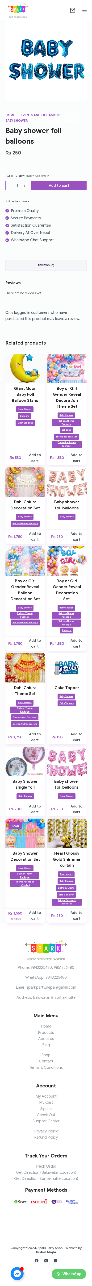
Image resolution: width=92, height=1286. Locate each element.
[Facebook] (36, 1260)
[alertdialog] (46, 1275)
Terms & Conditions (46, 1067)
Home (46, 1026)
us (52, 1038)
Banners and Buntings (25, 717)
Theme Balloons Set (66, 436)
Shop (46, 1055)
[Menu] (84, 10)
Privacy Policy (46, 1131)
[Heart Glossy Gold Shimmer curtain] (67, 833)
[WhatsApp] (55, 1260)
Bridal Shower (66, 894)
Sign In (46, 1109)
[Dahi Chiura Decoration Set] (25, 482)
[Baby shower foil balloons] (67, 482)
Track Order (46, 1166)
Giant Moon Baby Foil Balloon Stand (25, 394)
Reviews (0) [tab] (46, 265)
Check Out (46, 1115)
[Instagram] (46, 1260)
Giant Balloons (25, 422)
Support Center (46, 1121)
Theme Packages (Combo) (67, 444)
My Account (46, 1096)
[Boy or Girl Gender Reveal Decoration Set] (67, 561)
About (43, 1038)
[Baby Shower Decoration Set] (25, 833)
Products (46, 1032)
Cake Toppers (66, 703)
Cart (49, 1102)
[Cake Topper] (67, 668)
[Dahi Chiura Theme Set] (25, 668)
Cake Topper (66, 687)
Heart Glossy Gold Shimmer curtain (67, 859)
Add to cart (59, 185)
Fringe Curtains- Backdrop (67, 902)
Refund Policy (46, 1137)
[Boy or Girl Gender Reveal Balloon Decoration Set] (25, 561)
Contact (46, 1061)
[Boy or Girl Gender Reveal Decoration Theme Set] (67, 368)
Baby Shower (37, 176)
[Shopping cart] (72, 10)
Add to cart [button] (35, 458)
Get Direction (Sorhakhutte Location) (46, 1178)
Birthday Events (66, 887)
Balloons (24, 416)
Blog (46, 1045)
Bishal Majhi (46, 1252)
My (42, 1102)
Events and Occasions (25, 724)
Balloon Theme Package (66, 423)
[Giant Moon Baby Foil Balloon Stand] (25, 368)
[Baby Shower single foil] (25, 761)
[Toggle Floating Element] (17, 1273)
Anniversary (66, 874)
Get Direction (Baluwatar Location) (46, 1172)
